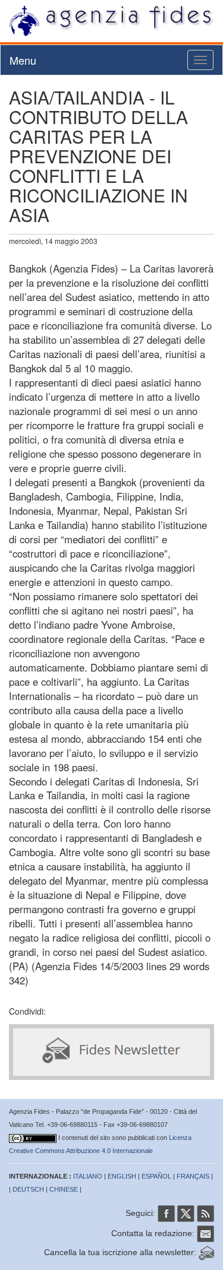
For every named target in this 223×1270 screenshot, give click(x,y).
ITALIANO (87, 1176)
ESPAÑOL (156, 1176)
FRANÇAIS (193, 1176)
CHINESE (63, 1189)
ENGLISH (122, 1176)
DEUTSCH (28, 1189)
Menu (23, 60)
